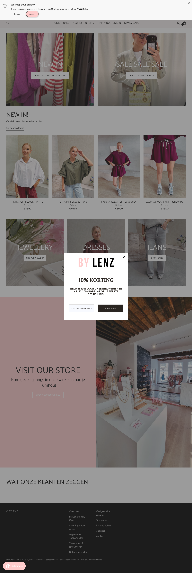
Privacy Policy (82, 9)
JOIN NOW (110, 308)
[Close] (189, 2)
